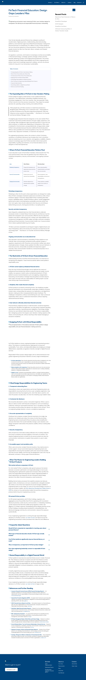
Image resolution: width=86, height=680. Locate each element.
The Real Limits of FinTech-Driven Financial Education (21, 75)
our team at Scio (30, 517)
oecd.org (30, 606)
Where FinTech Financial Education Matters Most (20, 73)
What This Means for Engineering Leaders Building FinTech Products (24, 81)
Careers (69, 2)
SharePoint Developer (61, 21)
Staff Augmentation (48, 664)
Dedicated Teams (49, 667)
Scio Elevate (61, 672)
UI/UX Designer (59, 24)
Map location (61, 666)
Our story (60, 663)
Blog (74, 2)
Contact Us (79, 2)
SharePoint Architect (60, 26)
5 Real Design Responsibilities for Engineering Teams (21, 79)
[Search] (73, 10)
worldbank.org (26, 611)
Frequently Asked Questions (16, 83)
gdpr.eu (26, 600)
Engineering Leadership (14, 16)
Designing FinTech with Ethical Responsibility (19, 77)
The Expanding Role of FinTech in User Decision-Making (21, 72)
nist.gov (30, 616)
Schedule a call (11, 669)
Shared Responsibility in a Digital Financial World (20, 84)
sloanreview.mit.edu (44, 621)
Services (50, 2)
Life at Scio (74, 663)
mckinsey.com (38, 632)
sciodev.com (43, 637)
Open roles (74, 666)
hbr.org (32, 627)
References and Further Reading (17, 86)
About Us (63, 2)
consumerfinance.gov (16, 595)
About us (61, 661)
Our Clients (56, 2)
